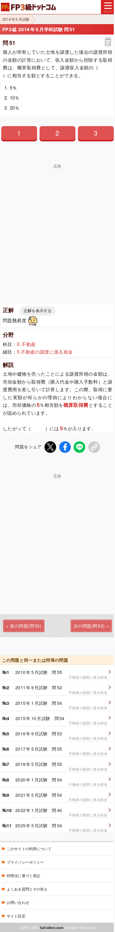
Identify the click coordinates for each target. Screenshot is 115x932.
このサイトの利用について (29, 848)
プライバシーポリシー (25, 862)
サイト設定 (16, 915)
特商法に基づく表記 (23, 875)
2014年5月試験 (15, 19)
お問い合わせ (18, 902)
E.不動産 (26, 344)
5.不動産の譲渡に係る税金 (45, 351)
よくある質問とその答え (27, 888)
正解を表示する (38, 310)
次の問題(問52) (89, 626)
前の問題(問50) (25, 626)
